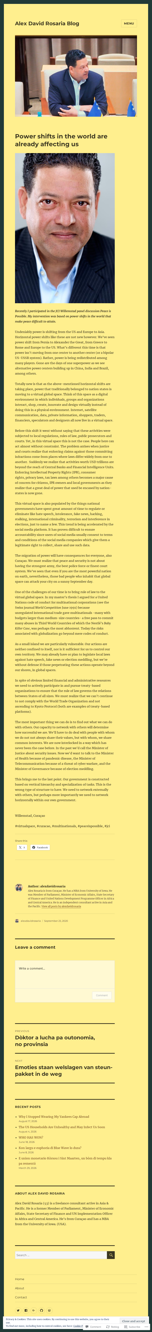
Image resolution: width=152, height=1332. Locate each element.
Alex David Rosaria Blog (47, 23)
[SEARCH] (111, 1255)
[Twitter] (18, 1310)
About (19, 1288)
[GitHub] (41, 1310)
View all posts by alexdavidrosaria (61, 906)
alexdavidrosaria (31, 920)
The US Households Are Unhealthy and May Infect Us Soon (62, 1127)
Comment (102, 995)
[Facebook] (26, 1310)
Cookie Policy (80, 1326)
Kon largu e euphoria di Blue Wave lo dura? (50, 1148)
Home (19, 1279)
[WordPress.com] (49, 1310)
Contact (21, 1297)
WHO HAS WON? (31, 1137)
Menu (129, 23)
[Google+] (34, 1310)
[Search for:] (61, 1255)
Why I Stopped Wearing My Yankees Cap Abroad (54, 1117)
